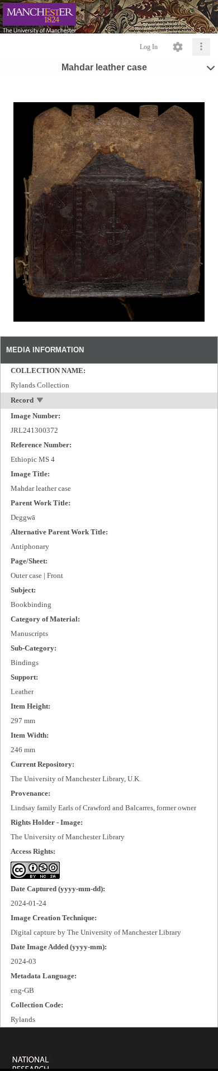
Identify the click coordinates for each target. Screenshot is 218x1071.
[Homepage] (109, 17)
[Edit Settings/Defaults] (177, 47)
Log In (149, 47)
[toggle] (40, 401)
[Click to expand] (201, 47)
